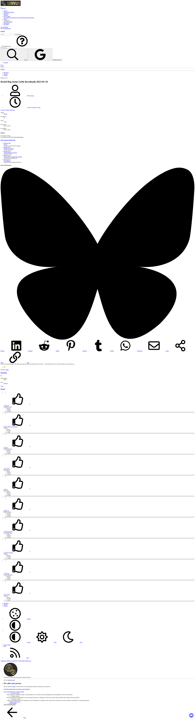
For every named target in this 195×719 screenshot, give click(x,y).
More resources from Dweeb (8, 140)
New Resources (13, 17)
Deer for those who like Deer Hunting (13, 156)
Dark (81, 642)
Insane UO (6, 510)
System (29, 642)
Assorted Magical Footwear (10, 152)
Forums (5, 10)
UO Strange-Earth (8, 531)
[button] (6, 20)
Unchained (6, 405)
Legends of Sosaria (8, 552)
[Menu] (1, 7)
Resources (6, 13)
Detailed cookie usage (15, 701)
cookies (13, 686)
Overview (3, 110)
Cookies (29, 619)
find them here (11, 680)
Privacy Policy (7, 645)
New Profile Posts (21, 17)
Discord (7, 23)
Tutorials (6, 15)
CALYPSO (6, 573)
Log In (2, 66)
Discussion (12, 110)
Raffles (10, 21)
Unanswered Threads (9, 12)
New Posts (6, 17)
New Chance (7, 594)
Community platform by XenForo (16, 660)
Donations (6, 21)
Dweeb (32, 95)
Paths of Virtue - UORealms (10, 426)
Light (55, 642)
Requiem (6, 447)
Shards (5, 19)
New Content (7, 16)
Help (5, 646)
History (7, 110)
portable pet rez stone (9, 148)
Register (3, 69)
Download (6, 24)
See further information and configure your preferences (17, 689)
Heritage (6, 489)
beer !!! (5, 144)
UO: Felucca (7, 468)
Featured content (30, 17)
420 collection (7, 161)
